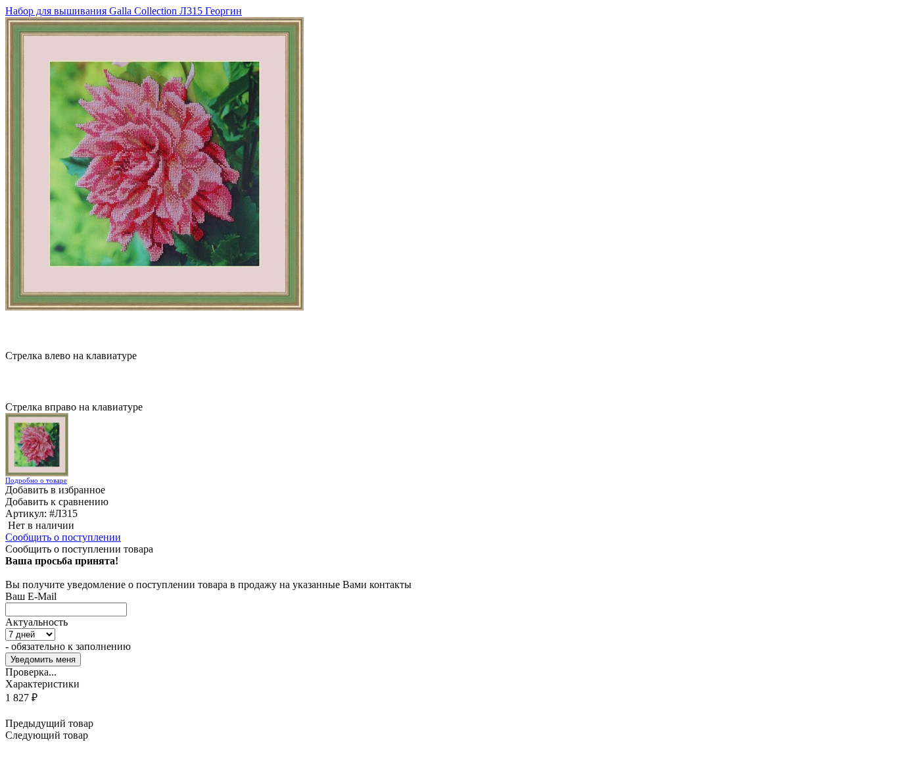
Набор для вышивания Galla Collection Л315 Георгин (123, 10)
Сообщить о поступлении (63, 537)
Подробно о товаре (36, 480)
